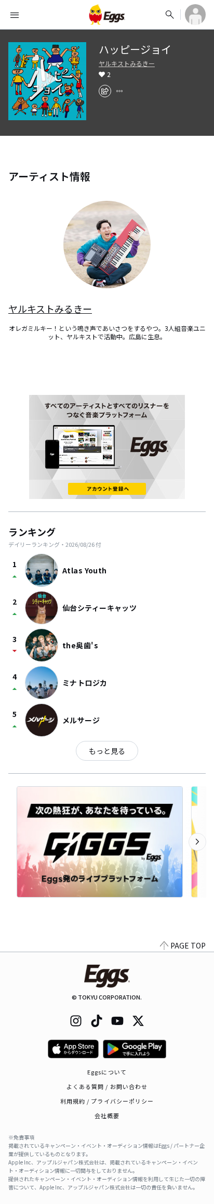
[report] (119, 91)
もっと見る (107, 751)
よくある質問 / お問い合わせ (107, 1086)
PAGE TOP (188, 945)
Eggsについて (107, 1072)
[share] (105, 91)
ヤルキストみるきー (127, 63)
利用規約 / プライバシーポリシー (107, 1101)
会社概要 (107, 1115)
